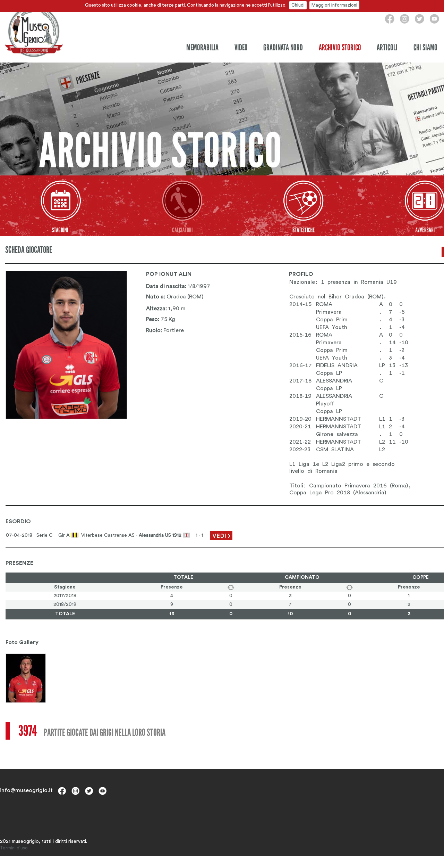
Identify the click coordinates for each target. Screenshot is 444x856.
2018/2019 (64, 604)
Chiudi (298, 5)
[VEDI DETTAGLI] (221, 535)
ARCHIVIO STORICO (340, 47)
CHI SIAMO (425, 47)
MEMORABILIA (202, 47)
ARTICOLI (387, 47)
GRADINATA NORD (283, 47)
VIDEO (241, 47)
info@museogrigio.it (26, 790)
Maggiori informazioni (334, 5)
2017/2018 (64, 595)
